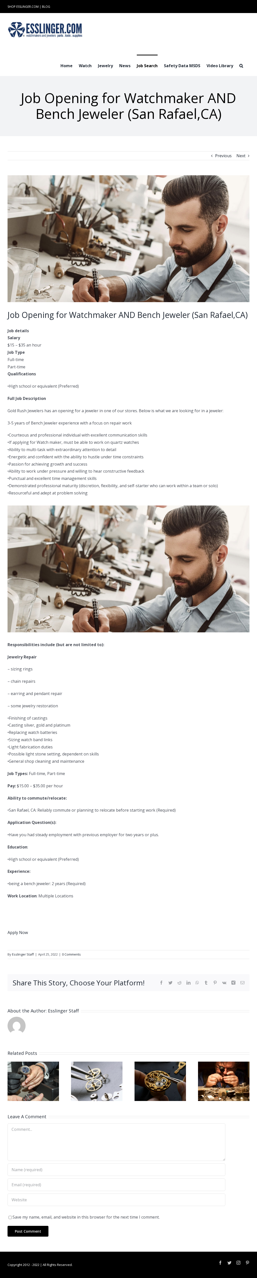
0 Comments (71, 954)
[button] (241, 65)
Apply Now (18, 932)
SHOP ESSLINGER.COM (23, 7)
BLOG (46, 7)
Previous (223, 155)
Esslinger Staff (23, 954)
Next (240, 155)
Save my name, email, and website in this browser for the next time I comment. (86, 1217)
